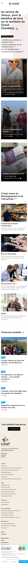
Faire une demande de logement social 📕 (13, 92)
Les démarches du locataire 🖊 (12, 52)
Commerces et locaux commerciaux (9, 225)
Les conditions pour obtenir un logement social (11, 468)
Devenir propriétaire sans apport (8, 493)
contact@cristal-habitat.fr (7, 450)
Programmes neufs (5, 485)
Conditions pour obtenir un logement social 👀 (14, 90)
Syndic (3, 313)
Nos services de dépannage (7, 474)
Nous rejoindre (4, 542)
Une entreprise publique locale (8, 523)
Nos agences (4, 476)
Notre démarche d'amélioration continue (10, 517)
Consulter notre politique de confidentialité (10, 557)
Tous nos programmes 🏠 (10, 176)
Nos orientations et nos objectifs (8, 525)
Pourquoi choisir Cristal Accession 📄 (12, 178)
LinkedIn (3, 456)
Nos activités (4, 527)
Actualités (3, 534)
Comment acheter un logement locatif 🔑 (13, 134)
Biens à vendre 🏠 (8, 136)
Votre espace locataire (6, 472)
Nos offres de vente (5, 487)
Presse (2, 540)
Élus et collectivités (8, 254)
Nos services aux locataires (7, 512)
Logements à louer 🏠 (9, 94)
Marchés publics (5, 538)
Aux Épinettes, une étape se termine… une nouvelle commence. (12, 377)
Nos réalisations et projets (7, 515)
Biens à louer (4, 465)
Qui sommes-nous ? (8, 284)
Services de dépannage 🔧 (11, 49)
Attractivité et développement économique (10, 510)
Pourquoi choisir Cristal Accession (8, 489)
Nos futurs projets (5, 502)
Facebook (3, 455)
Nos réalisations (4, 504)
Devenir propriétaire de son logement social (11, 478)
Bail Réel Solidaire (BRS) (6, 496)
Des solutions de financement (7, 491)
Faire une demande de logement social (10, 470)
